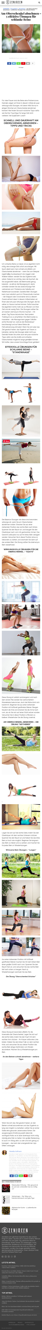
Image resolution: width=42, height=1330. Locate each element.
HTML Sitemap (31, 1324)
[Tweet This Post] (14, 63)
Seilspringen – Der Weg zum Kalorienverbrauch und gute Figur (23, 1197)
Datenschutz (29, 1322)
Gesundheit (13, 8)
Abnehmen (22, 8)
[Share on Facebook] (9, 63)
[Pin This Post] (23, 63)
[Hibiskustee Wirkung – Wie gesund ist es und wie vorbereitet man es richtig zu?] (6, 1188)
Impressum (11, 1322)
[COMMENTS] (32, 63)
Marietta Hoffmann (15, 1151)
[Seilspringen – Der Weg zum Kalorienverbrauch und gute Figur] (6, 1199)
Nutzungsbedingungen (16, 1324)
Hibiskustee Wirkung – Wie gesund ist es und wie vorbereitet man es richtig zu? (25, 1187)
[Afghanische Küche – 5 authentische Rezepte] (6, 1211)
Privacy (20, 1322)
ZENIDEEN (6, 8)
